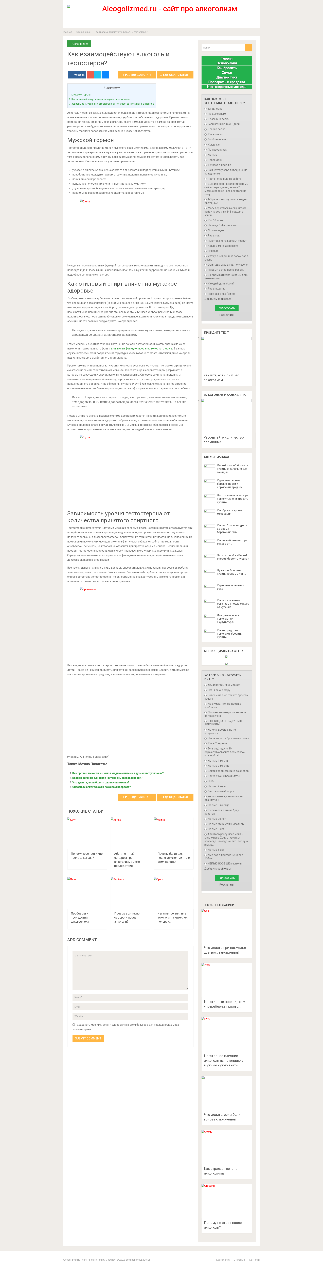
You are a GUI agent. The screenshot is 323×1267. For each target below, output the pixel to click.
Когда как (213, 144)
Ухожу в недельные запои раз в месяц (226, 257)
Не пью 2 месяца (218, 765)
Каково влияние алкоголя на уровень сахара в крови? (107, 777)
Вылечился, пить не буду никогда (221, 812)
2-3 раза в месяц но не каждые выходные (225, 201)
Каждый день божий (220, 283)
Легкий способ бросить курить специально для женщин (232, 469)
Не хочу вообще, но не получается (220, 731)
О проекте (239, 1259)
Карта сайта (223, 1259)
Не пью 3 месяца (218, 805)
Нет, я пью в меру (218, 690)
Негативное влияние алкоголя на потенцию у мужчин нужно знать (223, 1060)
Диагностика (226, 77)
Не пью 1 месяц (217, 760)
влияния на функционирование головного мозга (141, 348)
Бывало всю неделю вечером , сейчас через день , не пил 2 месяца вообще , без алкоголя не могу (226, 189)
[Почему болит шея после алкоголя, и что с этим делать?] (173, 833)
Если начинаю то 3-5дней (223, 124)
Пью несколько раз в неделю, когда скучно (225, 714)
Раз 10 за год (215, 220)
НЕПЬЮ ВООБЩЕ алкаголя (224, 863)
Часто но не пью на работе (224, 178)
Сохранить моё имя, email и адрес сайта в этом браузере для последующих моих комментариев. (126, 1027)
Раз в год (213, 235)
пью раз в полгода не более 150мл (223, 856)
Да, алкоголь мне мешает (223, 684)
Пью (210, 781)
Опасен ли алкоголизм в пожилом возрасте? (101, 787)
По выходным (216, 113)
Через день (214, 160)
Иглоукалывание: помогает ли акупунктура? (228, 619)
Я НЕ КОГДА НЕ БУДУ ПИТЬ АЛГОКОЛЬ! (223, 722)
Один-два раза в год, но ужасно (227, 264)
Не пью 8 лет (215, 849)
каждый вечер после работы (225, 269)
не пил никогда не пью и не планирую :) (223, 798)
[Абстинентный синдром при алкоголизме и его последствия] (130, 833)
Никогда (212, 250)
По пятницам (215, 230)
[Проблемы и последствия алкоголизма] (87, 893)
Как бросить (227, 68)
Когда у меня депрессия (222, 245)
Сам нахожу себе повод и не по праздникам (225, 171)
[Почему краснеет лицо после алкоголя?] (87, 833)
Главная (67, 32)
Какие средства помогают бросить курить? (229, 634)
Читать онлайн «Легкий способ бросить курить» (233, 557)
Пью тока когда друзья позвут (226, 240)
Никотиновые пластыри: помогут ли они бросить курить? (233, 499)
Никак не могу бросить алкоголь (228, 738)
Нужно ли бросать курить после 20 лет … (231, 572)
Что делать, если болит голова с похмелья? (100, 782)
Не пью (212, 154)
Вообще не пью (217, 139)
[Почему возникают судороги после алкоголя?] (130, 893)
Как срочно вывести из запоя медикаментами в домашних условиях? (118, 773)
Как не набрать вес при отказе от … (232, 542)
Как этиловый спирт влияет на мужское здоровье (99, 99)
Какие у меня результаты (223, 776)
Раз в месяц (215, 134)
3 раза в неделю (218, 119)
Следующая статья (173, 74)
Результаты (226, 315)
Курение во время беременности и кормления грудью (229, 484)
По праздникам (217, 149)
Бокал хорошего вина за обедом (228, 771)
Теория (226, 58)
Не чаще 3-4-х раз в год (222, 225)
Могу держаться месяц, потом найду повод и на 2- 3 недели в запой (225, 211)
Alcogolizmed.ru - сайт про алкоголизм (84, 1259)
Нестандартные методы (226, 87)
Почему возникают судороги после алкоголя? (127, 917)
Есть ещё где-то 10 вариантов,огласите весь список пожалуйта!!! (224, 752)
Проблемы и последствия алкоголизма (80, 917)
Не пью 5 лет (215, 829)
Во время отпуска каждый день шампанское (226, 276)
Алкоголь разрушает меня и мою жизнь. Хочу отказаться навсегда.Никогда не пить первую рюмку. (226, 839)
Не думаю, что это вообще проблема (222, 705)
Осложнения (83, 32)
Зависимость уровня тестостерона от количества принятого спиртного (111, 103)
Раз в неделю (216, 288)
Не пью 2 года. (216, 786)
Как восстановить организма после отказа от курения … (233, 604)
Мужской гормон (80, 94)
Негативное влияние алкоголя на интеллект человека (173, 917)
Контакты (254, 1259)
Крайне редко (216, 129)
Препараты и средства (226, 82)
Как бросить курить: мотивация (230, 512)
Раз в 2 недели (217, 743)
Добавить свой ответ (217, 298)
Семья (227, 73)
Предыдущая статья (138, 74)
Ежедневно (214, 108)
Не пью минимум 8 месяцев (225, 824)
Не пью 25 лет (216, 818)
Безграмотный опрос (221, 791)
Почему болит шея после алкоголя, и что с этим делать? (173, 857)
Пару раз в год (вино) (221, 293)
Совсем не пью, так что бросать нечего (226, 697)
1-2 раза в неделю (219, 165)
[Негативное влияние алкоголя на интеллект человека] (173, 893)
